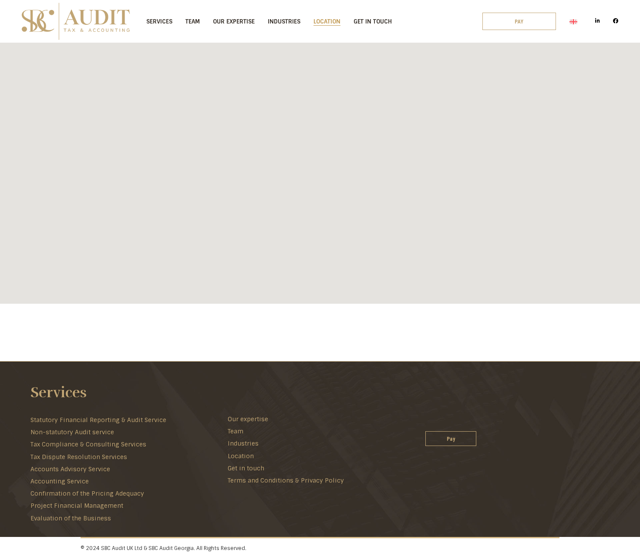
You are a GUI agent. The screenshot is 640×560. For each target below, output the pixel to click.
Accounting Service (59, 481)
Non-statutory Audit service (72, 432)
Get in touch (246, 468)
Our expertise (248, 419)
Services (58, 393)
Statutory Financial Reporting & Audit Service (98, 420)
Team (235, 431)
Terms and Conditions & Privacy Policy (286, 480)
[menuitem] (573, 21)
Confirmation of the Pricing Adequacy (87, 493)
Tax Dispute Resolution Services (78, 457)
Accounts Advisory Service (70, 469)
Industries (243, 443)
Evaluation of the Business (70, 518)
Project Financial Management (76, 506)
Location (241, 456)
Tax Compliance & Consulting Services (88, 444)
